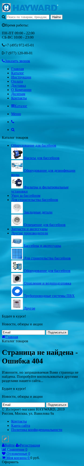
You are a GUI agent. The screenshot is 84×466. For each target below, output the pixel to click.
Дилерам (18, 94)
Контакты (19, 98)
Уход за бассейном (25, 195)
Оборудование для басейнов (33, 145)
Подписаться (57, 332)
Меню (16, 114)
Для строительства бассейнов (34, 200)
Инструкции (21, 77)
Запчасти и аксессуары (29, 229)
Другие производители (29, 233)
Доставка (18, 85)
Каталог (17, 73)
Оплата (17, 81)
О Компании (21, 90)
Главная (17, 69)
